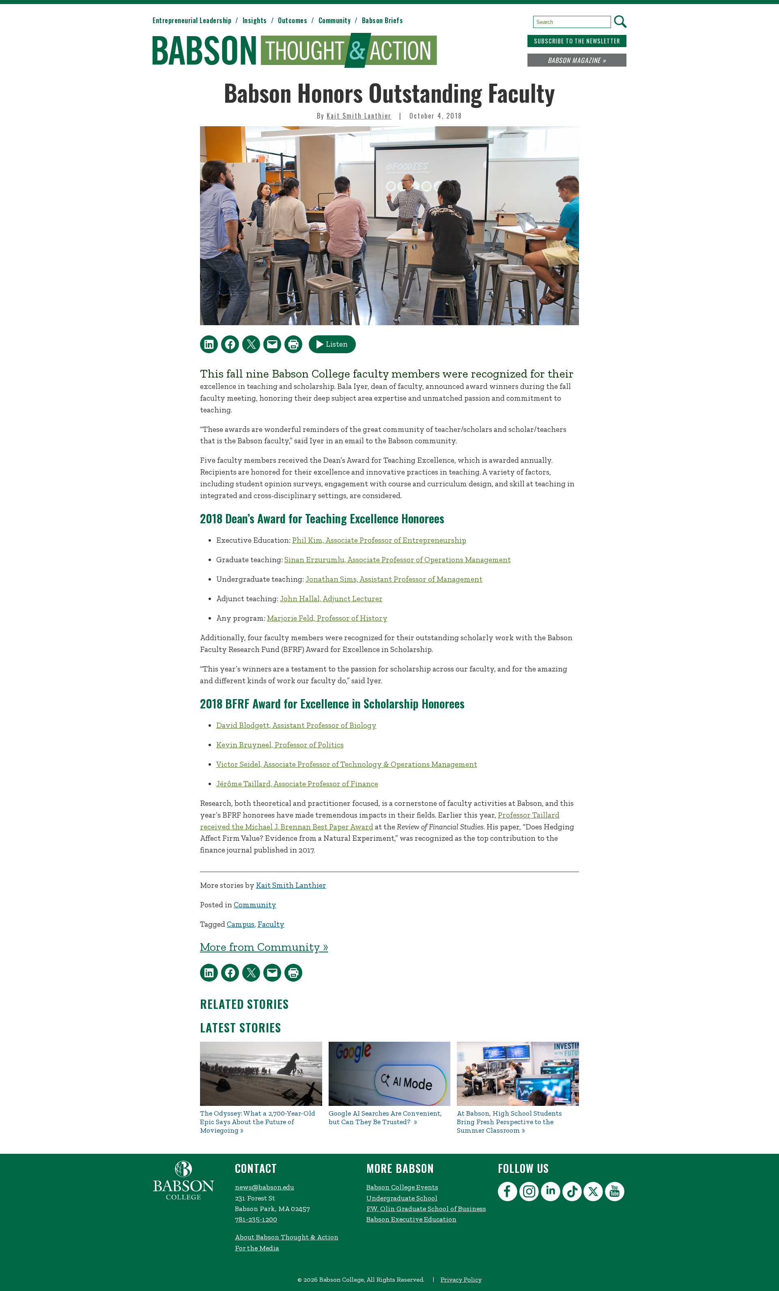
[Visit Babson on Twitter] (594, 1193)
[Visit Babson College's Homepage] (184, 1198)
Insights (255, 20)
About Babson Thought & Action (286, 1237)
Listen (337, 344)
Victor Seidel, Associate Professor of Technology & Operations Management (346, 764)
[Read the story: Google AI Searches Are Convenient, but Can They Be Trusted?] (390, 1074)
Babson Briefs (382, 20)
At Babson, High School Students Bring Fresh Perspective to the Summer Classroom (509, 1122)
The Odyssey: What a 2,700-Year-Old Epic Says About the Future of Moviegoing (257, 1122)
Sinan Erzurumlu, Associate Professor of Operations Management (397, 559)
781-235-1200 (256, 1219)
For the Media (257, 1248)
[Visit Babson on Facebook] (508, 1193)
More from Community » (264, 947)
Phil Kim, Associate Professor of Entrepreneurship (379, 540)
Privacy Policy (461, 1279)
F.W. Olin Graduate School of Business (426, 1208)
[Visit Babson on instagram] (530, 1193)
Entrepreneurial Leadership (192, 20)
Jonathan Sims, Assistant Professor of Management (394, 579)
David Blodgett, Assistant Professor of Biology (296, 725)
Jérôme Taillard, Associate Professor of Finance (297, 783)
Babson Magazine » (577, 60)
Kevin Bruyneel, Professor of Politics (280, 744)
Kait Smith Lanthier (359, 116)
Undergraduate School (401, 1198)
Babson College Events (402, 1187)
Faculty (271, 924)
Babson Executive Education (411, 1219)
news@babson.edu (264, 1187)
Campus (240, 924)
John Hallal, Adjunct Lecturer (331, 598)
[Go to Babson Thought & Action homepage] (295, 51)
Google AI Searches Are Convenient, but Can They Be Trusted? (385, 1117)
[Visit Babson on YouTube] (615, 1193)
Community (334, 20)
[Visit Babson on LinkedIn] (551, 1193)
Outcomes (292, 20)
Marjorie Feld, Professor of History (327, 618)
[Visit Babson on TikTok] (573, 1193)
